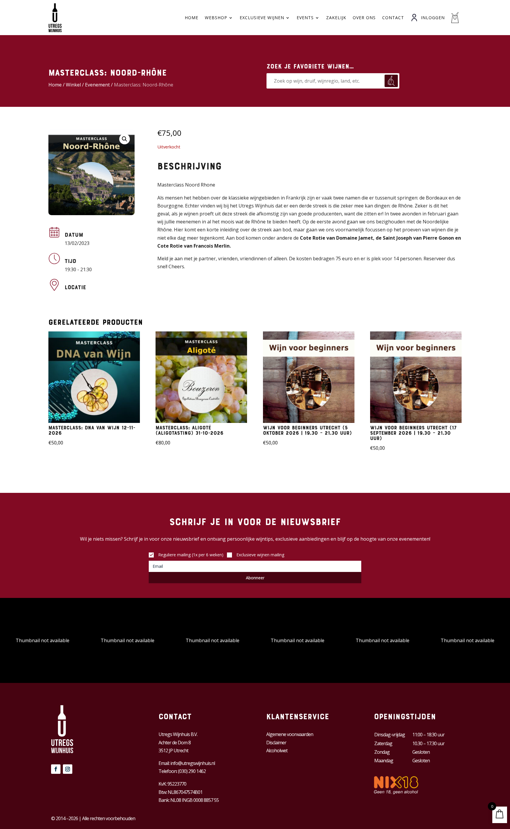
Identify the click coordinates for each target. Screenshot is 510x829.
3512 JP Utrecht (173, 750)
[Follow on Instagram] (67, 769)
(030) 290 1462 (192, 771)
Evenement (97, 84)
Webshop (216, 17)
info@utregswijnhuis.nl (192, 763)
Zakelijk (336, 17)
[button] (124, 139)
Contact (393, 17)
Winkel (73, 84)
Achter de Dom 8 (174, 742)
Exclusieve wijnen (262, 17)
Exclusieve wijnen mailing (260, 554)
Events (305, 17)
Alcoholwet (276, 750)
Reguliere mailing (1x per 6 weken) (190, 554)
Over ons (364, 17)
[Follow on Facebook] (56, 769)
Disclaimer (276, 742)
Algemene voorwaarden (289, 734)
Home (191, 17)
